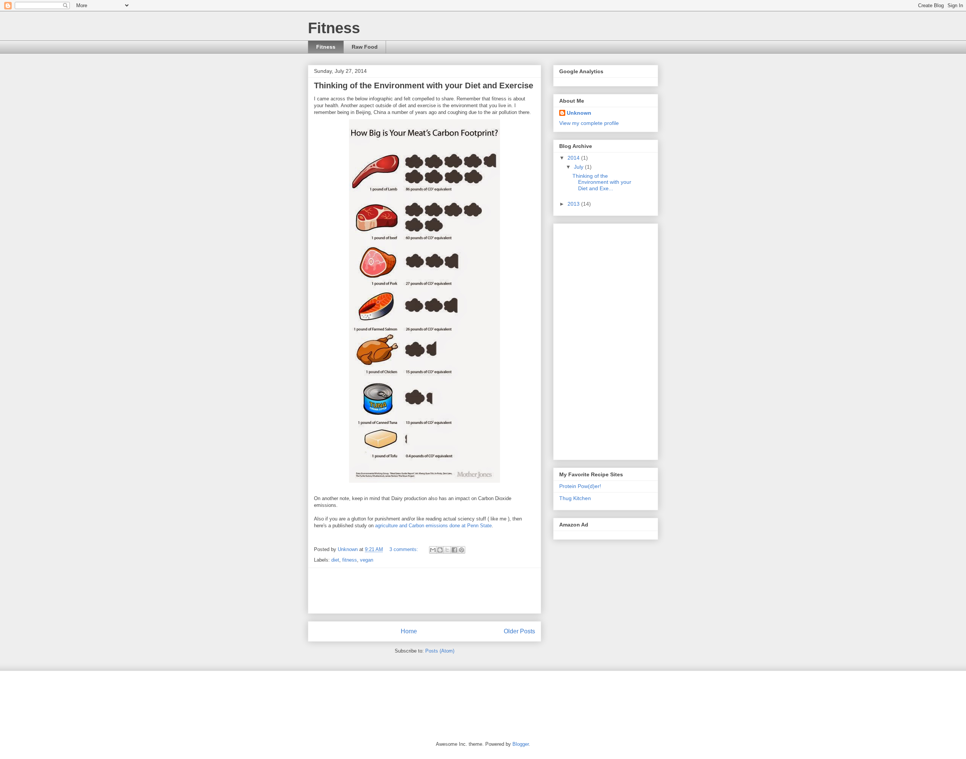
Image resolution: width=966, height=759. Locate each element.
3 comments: (404, 549)
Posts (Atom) (439, 651)
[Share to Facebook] (454, 550)
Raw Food (365, 47)
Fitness (325, 47)
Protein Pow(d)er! (580, 486)
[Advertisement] (451, 591)
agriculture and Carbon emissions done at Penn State (433, 525)
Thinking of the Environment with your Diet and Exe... (601, 182)
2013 (574, 204)
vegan (366, 560)
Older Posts (519, 631)
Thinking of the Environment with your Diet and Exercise (423, 85)
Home (409, 631)
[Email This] (433, 550)
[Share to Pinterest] (461, 550)
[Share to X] (447, 550)
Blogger (520, 744)
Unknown (579, 113)
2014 (574, 158)
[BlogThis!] (440, 550)
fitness (349, 560)
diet (335, 560)
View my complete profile (589, 123)
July (579, 167)
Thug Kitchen (575, 498)
